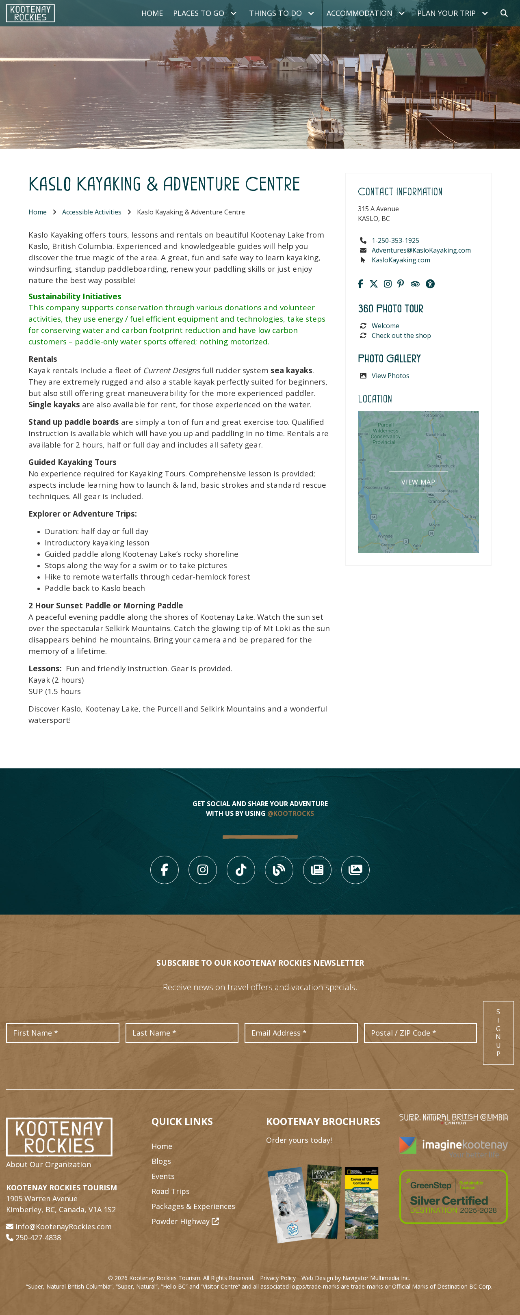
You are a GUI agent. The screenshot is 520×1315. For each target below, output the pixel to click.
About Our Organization (48, 1164)
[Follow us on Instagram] (388, 283)
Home (152, 13)
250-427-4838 (38, 1237)
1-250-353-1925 (395, 240)
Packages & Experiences (193, 1206)
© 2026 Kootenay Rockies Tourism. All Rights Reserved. (181, 1278)
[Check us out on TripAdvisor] (415, 283)
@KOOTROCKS (290, 813)
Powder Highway (182, 1221)
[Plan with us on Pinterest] (400, 283)
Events (163, 1176)
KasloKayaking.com (401, 259)
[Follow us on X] (373, 283)
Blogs (161, 1161)
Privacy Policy (278, 1278)
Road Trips (171, 1191)
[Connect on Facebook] (361, 283)
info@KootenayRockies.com (63, 1226)
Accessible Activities (91, 212)
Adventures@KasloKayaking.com (421, 250)
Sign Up (498, 1032)
